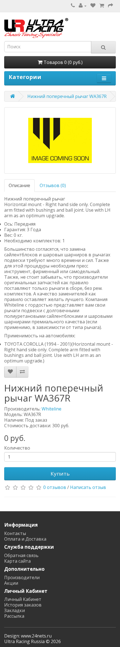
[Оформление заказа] (110, 6)
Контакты (15, 533)
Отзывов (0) (53, 185)
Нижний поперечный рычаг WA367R (67, 96)
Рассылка (14, 616)
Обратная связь (21, 555)
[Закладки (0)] (92, 6)
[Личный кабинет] (83, 6)
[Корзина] (101, 6)
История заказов (23, 605)
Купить (60, 473)
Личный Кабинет (22, 599)
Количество (17, 448)
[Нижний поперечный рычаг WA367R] (60, 140)
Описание (19, 185)
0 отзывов (54, 487)
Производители (22, 577)
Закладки (14, 610)
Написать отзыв (88, 487)
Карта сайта (17, 561)
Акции (11, 583)
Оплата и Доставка (25, 539)
